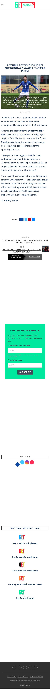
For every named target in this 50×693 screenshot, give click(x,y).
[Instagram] (25, 667)
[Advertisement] (25, 34)
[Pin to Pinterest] (29, 219)
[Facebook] (14, 667)
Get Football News (25, 598)
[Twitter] (20, 667)
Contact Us (23, 676)
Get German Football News (25, 570)
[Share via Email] (33, 219)
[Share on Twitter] (26, 219)
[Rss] (30, 667)
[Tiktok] (36, 667)
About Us (11, 676)
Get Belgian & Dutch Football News (25, 584)
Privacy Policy (36, 676)
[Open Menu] (2, 5)
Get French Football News (25, 543)
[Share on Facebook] (21, 219)
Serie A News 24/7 (34, 256)
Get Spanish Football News (25, 557)
